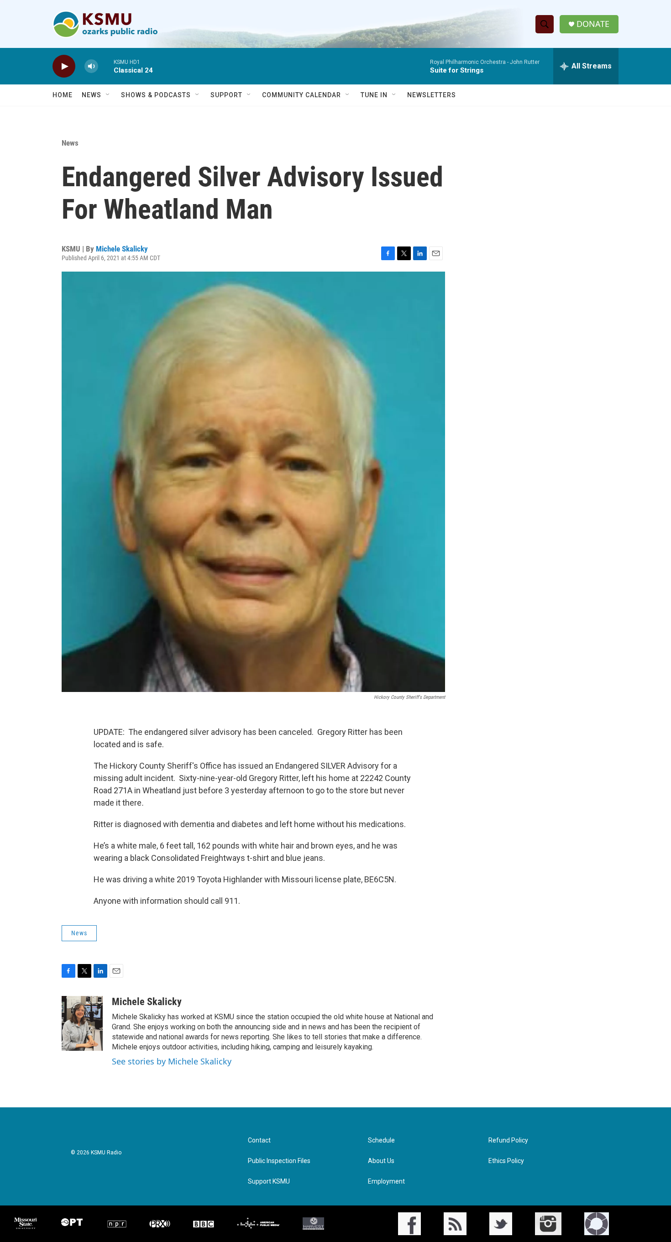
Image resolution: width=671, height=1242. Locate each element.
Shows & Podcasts (156, 95)
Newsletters (431, 95)
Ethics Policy (506, 1161)
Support (226, 95)
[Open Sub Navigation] (108, 95)
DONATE (593, 24)
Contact (259, 1140)
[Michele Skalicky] (82, 1023)
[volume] (91, 66)
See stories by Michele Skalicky (171, 1061)
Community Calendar (301, 95)
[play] (64, 66)
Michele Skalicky (122, 248)
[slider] (106, 66)
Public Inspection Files (279, 1161)
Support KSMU (269, 1181)
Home (62, 95)
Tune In (374, 95)
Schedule (381, 1140)
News (91, 95)
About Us (381, 1161)
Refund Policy (508, 1140)
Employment (386, 1181)
